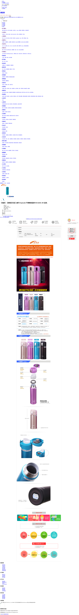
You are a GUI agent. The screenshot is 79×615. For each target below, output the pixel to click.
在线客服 (3, 8)
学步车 (7, 127)
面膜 (3, 30)
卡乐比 (7, 34)
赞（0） (1, 217)
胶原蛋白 (10, 17)
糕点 (7, 61)
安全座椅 (3, 127)
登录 (3, 5)
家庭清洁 (25, 138)
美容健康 (4, 144)
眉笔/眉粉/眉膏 (25, 96)
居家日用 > (4, 47)
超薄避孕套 (4, 169)
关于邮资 (3, 575)
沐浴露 (3, 88)
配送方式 (3, 574)
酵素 (5, 17)
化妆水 (7, 92)
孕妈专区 (4, 121)
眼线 (37, 96)
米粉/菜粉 (5, 107)
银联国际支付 (4, 582)
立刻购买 (8, 216)
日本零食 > (4, 32)
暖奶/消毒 (11, 115)
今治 (17, 49)
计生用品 (4, 167)
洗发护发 (4, 82)
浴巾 (9, 138)
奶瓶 (3, 115)
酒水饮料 (4, 63)
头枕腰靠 (9, 150)
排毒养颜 (7, 76)
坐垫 (5, 150)
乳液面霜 (10, 92)
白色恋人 (7, 17)
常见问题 (3, 568)
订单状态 (3, 566)
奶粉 (3, 107)
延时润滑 (4, 179)
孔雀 (7, 49)
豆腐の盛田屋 (26, 45)
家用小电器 (4, 140)
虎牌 (5, 49)
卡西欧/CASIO (16, 53)
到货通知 (11, 216)
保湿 (27, 92)
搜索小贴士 (4, 569)
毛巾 (6, 138)
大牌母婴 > (4, 36)
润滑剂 (3, 181)
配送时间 (3, 576)
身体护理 (25, 88)
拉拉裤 (6, 111)
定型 (8, 84)
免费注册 (5, 5)
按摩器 (9, 146)
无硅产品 (11, 84)
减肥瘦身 (3, 76)
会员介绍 (3, 565)
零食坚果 (4, 55)
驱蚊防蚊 (14, 119)
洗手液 (8, 88)
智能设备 (4, 160)
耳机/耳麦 (3, 158)
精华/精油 (31, 92)
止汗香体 (16, 88)
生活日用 (4, 136)
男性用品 (4, 175)
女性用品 (4, 171)
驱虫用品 (28, 138)
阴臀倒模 (3, 177)
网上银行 (3, 581)
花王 (21, 17)
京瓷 (15, 49)
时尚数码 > (4, 51)
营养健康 (4, 74)
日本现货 (3, 23)
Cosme (17, 30)
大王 (22, 17)
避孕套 (20, 30)
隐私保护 (3, 596)
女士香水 (11, 96)
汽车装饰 (4, 148)
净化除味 (14, 138)
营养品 (3, 123)
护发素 (6, 84)
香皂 (6, 88)
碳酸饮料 (8, 65)
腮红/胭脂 (20, 96)
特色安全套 (8, 169)
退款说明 (3, 589)
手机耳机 (14, 158)
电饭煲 (3, 142)
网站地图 (3, 597)
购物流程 (3, 564)
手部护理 (22, 88)
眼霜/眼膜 (14, 92)
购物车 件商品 (4, 7)
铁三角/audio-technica (9, 53)
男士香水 (8, 96)
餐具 (14, 115)
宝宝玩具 (4, 129)
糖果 (6, 57)
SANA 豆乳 (14, 45)
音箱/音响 (7, 158)
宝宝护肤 (3, 119)
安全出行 (4, 125)
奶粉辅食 (4, 105)
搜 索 (10, 16)
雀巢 (9, 34)
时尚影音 (4, 156)
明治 (18, 34)
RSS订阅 (3, 598)
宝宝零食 (9, 107)
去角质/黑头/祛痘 (19, 92)
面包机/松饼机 (16, 142)
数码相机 (3, 154)
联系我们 (3, 595)
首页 (3, 1)
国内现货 (3, 22)
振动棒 (6, 173)
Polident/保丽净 (21, 49)
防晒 (23, 92)
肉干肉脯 (10, 57)
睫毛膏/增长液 (33, 96)
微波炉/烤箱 (11, 142)
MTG (15, 17)
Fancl (3, 45)
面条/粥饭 (13, 107)
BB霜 (3, 96)
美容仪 (3, 146)
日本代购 (3, 24)
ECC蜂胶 (3, 25)
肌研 (17, 45)
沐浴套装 (13, 88)
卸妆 (25, 92)
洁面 (3, 92)
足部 (19, 88)
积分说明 (3, 567)
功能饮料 (12, 65)
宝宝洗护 (4, 117)
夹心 (5, 61)
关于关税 (3, 577)
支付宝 (3, 583)
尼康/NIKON (25, 53)
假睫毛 (29, 96)
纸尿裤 (3, 111)
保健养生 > (4, 40)
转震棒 (3, 173)
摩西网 (2, 12)
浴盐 (10, 88)
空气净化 (13, 150)
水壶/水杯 (17, 115)
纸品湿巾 (18, 138)
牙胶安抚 (7, 115)
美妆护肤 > (4, 43)
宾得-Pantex (29, 53)
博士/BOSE (20, 53)
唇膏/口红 (15, 96)
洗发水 (3, 84)
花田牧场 (20, 34)
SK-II (11, 45)
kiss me (22, 45)
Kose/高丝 (6, 45)
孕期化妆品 (10, 123)
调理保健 (4, 78)
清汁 (7, 30)
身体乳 (29, 88)
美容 (9, 30)
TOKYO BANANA (13, 34)
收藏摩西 (3, 2)
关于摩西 (3, 594)
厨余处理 (20, 142)
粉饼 (42, 96)
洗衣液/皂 (10, 119)
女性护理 (4, 98)
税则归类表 (4, 570)
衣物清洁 (21, 138)
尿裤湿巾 (4, 109)
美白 (29, 92)
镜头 (6, 154)
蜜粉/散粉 (39, 96)
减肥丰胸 (3, 80)
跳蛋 (8, 173)
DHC (9, 45)
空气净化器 (7, 142)
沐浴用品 (4, 86)
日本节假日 (4, 590)
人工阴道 (7, 177)
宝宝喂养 (4, 113)
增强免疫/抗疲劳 (12, 76)
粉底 (5, 96)
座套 (7, 150)
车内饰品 (16, 150)
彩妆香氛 (4, 94)
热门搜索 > (4, 28)
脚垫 (3, 150)
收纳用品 (11, 138)
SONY (17, 17)
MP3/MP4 (11, 158)
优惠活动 (7, 217)
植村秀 (20, 45)
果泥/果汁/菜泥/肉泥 (18, 107)
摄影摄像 (4, 152)
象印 (13, 17)
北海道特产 (27, 30)
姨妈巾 (11, 30)
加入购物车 (5, 216)
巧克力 (23, 34)
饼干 (3, 61)
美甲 (18, 96)
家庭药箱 (7, 80)
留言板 (3, 26)
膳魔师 (19, 17)
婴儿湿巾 (9, 111)
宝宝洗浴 (7, 119)
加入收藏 (4, 217)
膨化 (8, 57)
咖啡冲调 (4, 67)
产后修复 (6, 123)
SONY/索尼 (4, 53)
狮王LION (10, 49)
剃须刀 (6, 146)
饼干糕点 (4, 59)
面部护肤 (4, 90)
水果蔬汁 (3, 65)
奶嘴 (5, 115)
